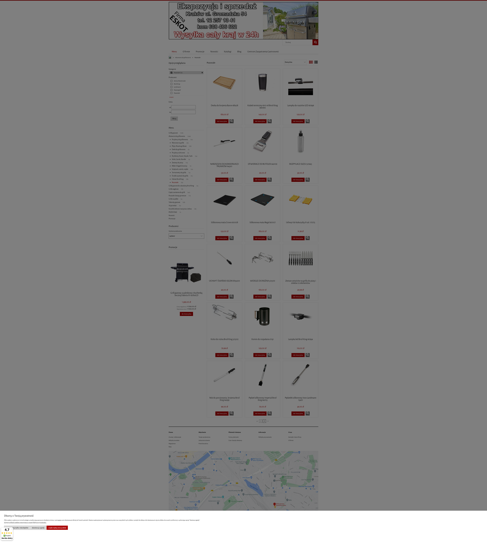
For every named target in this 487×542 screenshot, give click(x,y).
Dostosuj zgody (38, 528)
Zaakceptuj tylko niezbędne (17, 528)
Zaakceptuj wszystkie (57, 528)
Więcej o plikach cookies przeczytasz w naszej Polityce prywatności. (25, 522)
